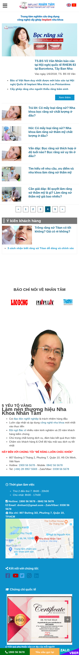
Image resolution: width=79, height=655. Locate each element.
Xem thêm (65, 97)
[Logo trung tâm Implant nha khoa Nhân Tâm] (37, 9)
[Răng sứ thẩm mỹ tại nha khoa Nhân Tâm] (39, 39)
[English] (69, 5)
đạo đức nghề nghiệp (26, 418)
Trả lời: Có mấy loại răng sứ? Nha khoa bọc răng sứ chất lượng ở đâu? (51, 111)
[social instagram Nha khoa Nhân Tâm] (30, 576)
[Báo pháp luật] (45, 303)
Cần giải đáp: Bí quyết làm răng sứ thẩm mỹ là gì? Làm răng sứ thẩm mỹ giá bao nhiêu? (50, 192)
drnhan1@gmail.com (30, 505)
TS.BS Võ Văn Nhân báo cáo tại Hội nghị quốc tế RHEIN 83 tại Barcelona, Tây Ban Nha (55, 64)
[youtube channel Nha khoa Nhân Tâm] (16, 576)
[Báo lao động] (19, 303)
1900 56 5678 (27, 465)
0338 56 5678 (61, 469)
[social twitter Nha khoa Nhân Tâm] (23, 576)
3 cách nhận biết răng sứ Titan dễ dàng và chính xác (41, 248)
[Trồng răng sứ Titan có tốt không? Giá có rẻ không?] (17, 235)
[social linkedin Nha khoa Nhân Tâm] (37, 576)
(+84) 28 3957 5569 (25, 469)
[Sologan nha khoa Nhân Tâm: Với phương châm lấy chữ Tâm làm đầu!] (39, 18)
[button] (5, 6)
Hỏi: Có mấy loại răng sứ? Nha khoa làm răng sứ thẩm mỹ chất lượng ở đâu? (50, 131)
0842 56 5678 (54, 465)
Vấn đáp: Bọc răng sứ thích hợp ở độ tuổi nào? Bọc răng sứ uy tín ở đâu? (52, 152)
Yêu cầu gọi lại (44, 652)
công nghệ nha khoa (52, 422)
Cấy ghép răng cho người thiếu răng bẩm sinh (39, 89)
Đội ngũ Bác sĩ (17, 430)
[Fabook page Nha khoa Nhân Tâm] (9, 576)
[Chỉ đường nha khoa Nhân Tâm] (39, 538)
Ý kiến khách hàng (23, 221)
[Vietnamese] (74, 5)
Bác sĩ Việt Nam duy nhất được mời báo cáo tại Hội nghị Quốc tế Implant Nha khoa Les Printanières (42, 82)
